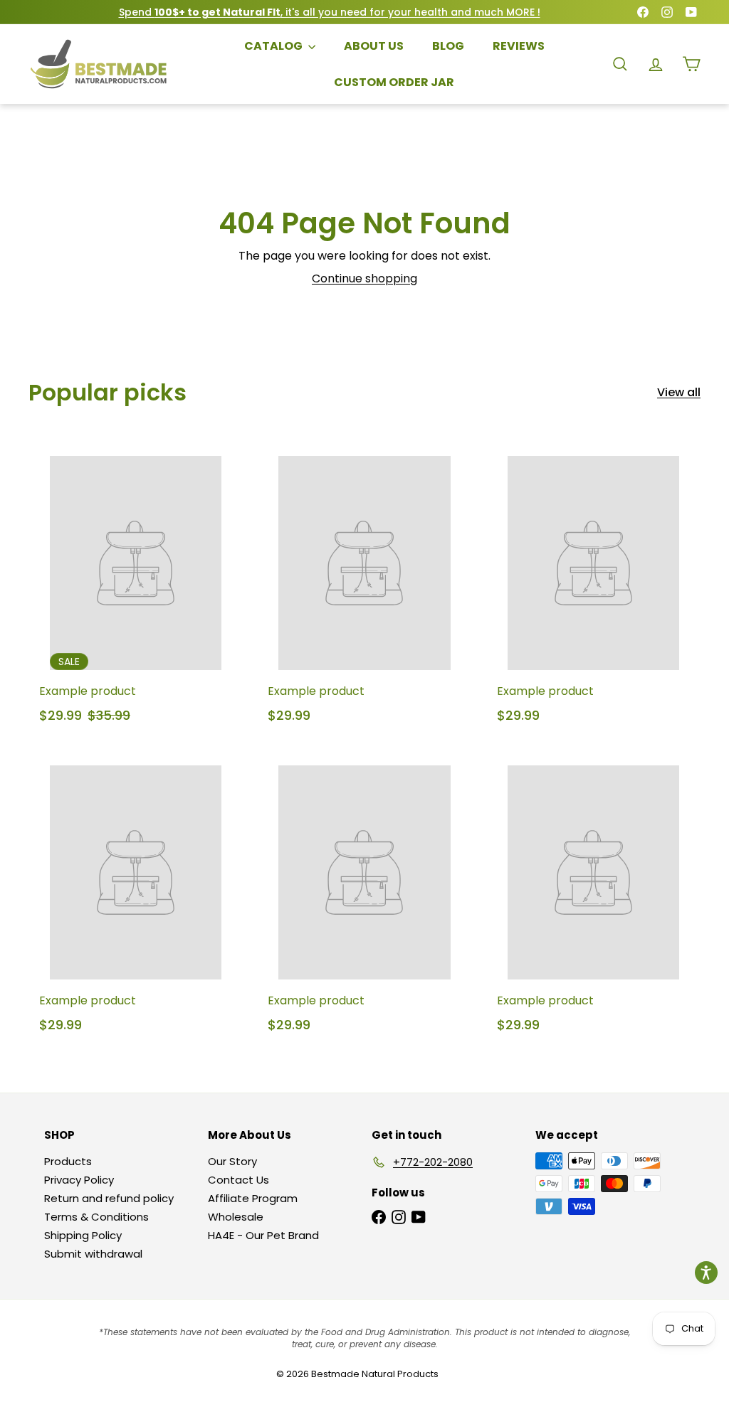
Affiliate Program (253, 1198)
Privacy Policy (79, 1179)
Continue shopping (364, 278)
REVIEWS (519, 46)
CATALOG (274, 46)
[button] (706, 1272)
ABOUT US (374, 46)
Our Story (232, 1161)
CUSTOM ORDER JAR (394, 82)
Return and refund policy (109, 1198)
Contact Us (238, 1179)
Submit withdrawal (93, 1253)
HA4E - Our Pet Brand (263, 1235)
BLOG (448, 46)
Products (68, 1161)
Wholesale (235, 1216)
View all (679, 392)
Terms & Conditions (96, 1216)
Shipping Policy (83, 1235)
